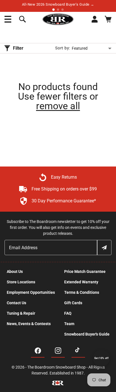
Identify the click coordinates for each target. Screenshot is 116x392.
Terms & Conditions (81, 292)
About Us (15, 271)
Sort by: (62, 48)
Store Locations (21, 282)
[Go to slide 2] (58, 9)
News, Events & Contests (29, 323)
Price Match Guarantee (85, 271)
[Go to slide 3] (62, 9)
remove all (58, 106)
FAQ (68, 313)
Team (69, 323)
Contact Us (16, 303)
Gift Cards (73, 303)
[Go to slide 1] (53, 9)
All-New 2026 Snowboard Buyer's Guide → (58, 4)
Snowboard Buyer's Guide (87, 334)
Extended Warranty (81, 282)
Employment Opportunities (31, 292)
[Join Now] (104, 247)
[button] (8, 19)
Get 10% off (101, 358)
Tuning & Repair (21, 313)
